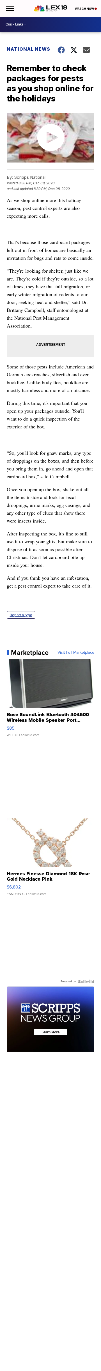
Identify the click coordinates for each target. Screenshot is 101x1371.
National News (28, 49)
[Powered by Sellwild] (86, 981)
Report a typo (21, 615)
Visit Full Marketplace (76, 653)
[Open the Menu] (9, 8)
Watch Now (85, 8)
